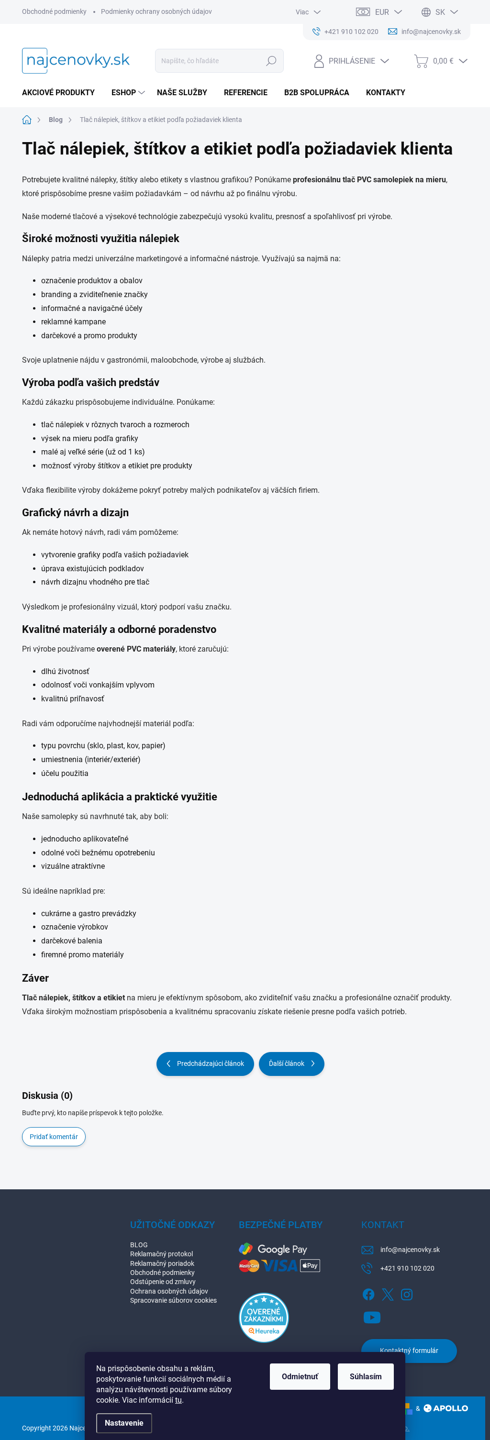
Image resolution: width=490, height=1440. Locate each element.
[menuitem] (62, 92)
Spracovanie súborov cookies (173, 1300)
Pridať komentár (54, 1137)
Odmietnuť (300, 1376)
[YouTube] (372, 1315)
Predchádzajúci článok (210, 1063)
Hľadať (271, 61)
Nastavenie (124, 1423)
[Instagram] (407, 1292)
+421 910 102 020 (407, 1268)
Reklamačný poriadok (162, 1263)
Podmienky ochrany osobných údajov (156, 11)
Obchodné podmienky (54, 11)
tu (178, 1400)
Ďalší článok (286, 1063)
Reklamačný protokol (161, 1254)
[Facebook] (368, 1292)
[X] (387, 1292)
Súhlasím (366, 1376)
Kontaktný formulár (409, 1350)
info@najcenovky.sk (410, 1249)
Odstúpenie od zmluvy (163, 1281)
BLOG (139, 1245)
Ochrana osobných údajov (169, 1291)
